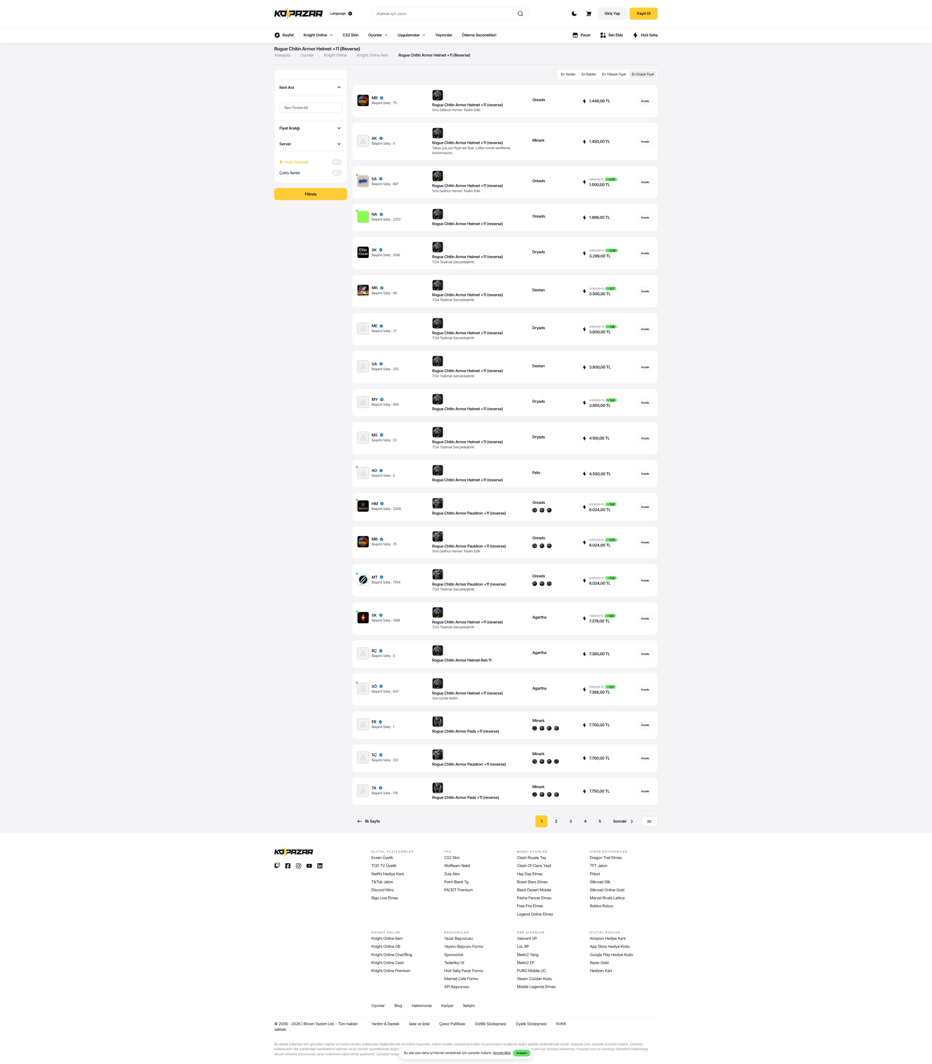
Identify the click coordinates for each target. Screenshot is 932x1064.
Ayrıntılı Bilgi (502, 1053)
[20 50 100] (650, 821)
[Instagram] (298, 866)
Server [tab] (285, 143)
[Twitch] (277, 866)
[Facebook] (288, 866)
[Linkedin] (320, 866)
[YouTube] (309, 866)
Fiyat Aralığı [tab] (289, 128)
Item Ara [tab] (286, 87)
